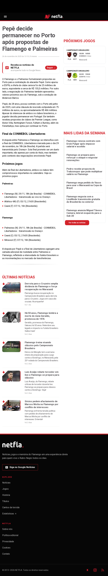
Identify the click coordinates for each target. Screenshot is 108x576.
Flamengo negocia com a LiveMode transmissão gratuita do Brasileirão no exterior (83, 199)
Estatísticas (9, 514)
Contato (6, 554)
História (6, 495)
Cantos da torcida (10, 507)
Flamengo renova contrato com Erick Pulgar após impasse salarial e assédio (83, 144)
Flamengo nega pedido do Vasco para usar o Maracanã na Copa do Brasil (84, 185)
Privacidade (8, 541)
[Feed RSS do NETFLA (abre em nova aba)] (103, 570)
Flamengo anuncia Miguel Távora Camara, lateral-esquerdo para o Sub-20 (84, 213)
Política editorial (10, 535)
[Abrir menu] (5, 17)
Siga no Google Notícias (20, 468)
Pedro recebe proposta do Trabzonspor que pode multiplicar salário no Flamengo (84, 172)
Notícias (6, 482)
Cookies (6, 547)
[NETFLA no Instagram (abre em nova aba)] (95, 570)
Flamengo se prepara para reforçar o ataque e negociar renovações (82, 158)
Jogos (5, 489)
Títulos (5, 501)
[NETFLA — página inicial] (54, 16)
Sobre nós (7, 529)
